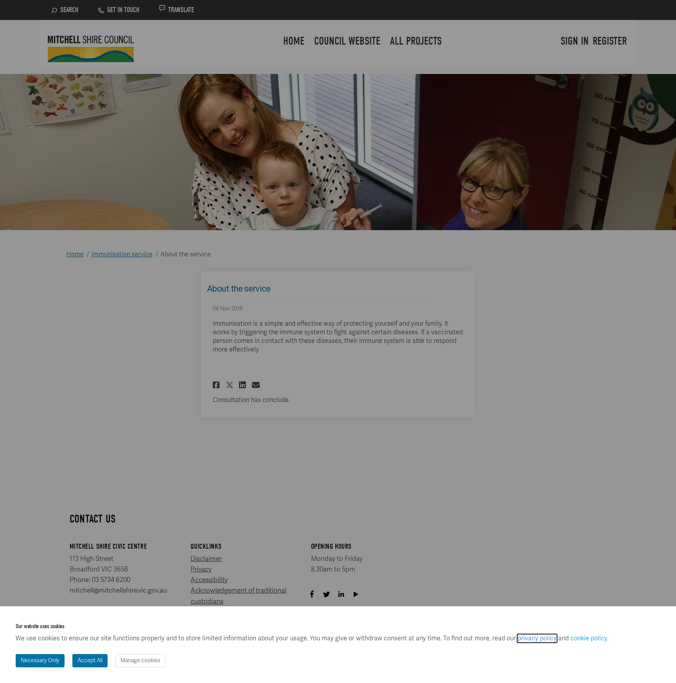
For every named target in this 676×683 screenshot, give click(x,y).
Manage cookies (140, 660)
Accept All (89, 660)
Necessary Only (40, 660)
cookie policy (588, 638)
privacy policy (537, 638)
